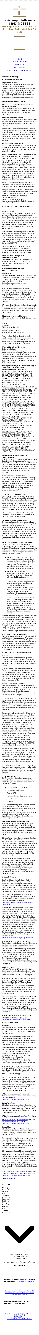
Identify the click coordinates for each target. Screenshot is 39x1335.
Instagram (20, 1281)
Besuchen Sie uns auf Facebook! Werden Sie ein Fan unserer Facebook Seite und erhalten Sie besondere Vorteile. (19, 1293)
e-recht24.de (11, 1179)
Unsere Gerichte (19, 62)
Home (19, 59)
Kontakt (19, 65)
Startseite (8, 1313)
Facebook (31, 1281)
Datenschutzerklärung (19, 70)
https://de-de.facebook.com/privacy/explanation (17, 938)
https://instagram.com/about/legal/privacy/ (15, 1019)
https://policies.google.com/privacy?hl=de (15, 1099)
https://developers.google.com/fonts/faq (15, 1120)
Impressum (19, 67)
